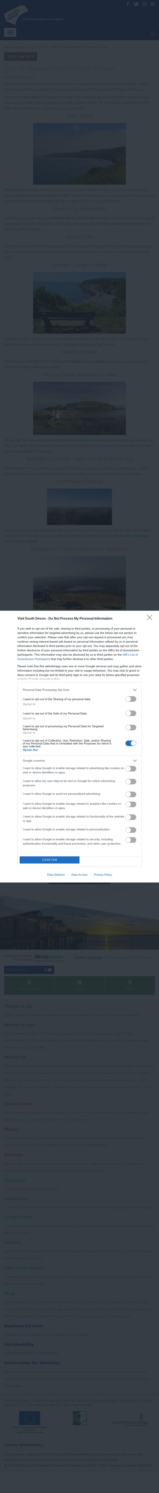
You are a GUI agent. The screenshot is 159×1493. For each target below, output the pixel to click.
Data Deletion (56, 874)
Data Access (79, 874)
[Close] (151, 619)
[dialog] (79, 747)
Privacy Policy (103, 874)
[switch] (130, 699)
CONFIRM (49, 859)
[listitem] (79, 690)
